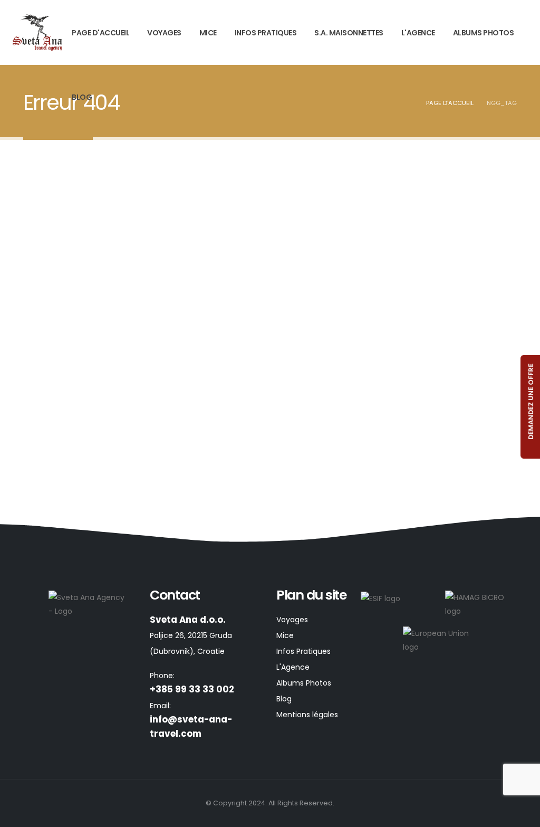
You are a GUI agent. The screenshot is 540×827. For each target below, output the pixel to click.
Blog (82, 97)
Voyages (164, 32)
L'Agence (418, 32)
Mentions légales (307, 714)
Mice (208, 32)
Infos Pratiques (266, 32)
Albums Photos (483, 32)
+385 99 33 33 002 (192, 689)
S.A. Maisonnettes (348, 32)
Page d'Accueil (100, 32)
